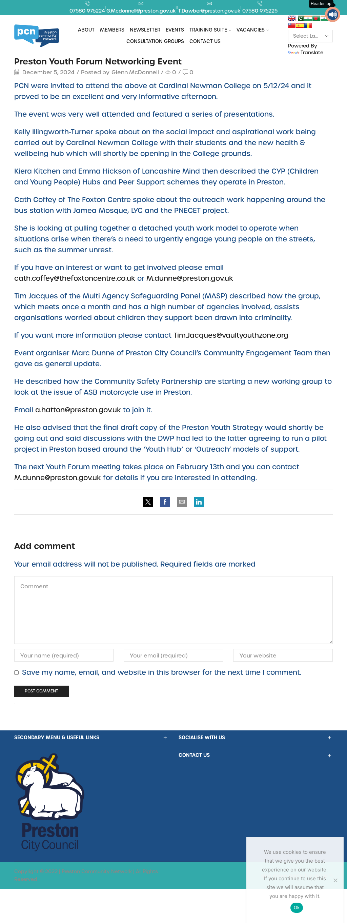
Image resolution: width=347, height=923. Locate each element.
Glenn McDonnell (135, 72)
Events (175, 30)
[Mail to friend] (182, 502)
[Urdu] (300, 18)
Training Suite (208, 30)
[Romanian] (308, 25)
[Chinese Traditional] (291, 25)
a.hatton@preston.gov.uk (78, 410)
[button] (332, 14)
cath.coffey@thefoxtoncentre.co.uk (74, 278)
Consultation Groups (155, 41)
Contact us (205, 41)
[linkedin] (197, 502)
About (86, 30)
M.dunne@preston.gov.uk (189, 278)
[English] (291, 18)
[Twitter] (150, 502)
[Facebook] (165, 502)
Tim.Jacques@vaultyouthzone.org (231, 335)
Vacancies (251, 30)
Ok (297, 907)
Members (112, 30)
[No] (335, 880)
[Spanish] (300, 25)
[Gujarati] (308, 18)
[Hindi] (324, 18)
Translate (312, 52)
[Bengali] (316, 18)
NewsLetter (145, 30)
